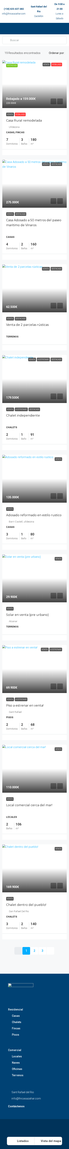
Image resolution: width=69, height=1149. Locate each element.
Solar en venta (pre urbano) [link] (27, 615)
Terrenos (17, 1075)
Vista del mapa (50, 1141)
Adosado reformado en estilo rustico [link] (34, 515)
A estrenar (21, 409)
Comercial (14, 1050)
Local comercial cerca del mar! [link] (29, 805)
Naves (16, 1062)
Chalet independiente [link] (23, 415)
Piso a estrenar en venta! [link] (25, 705)
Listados (22, 1141)
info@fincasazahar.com (13, 13)
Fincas (16, 1028)
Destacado (20, 214)
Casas (16, 1015)
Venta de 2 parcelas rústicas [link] (27, 325)
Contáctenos (16, 1106)
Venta (10, 114)
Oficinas (17, 1068)
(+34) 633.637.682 (14, 9)
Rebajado (20, 114)
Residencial (15, 1009)
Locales (17, 1056)
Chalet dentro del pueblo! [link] (26, 905)
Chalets (16, 1022)
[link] (34, 84)
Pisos (15, 1034)
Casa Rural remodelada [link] (24, 120)
